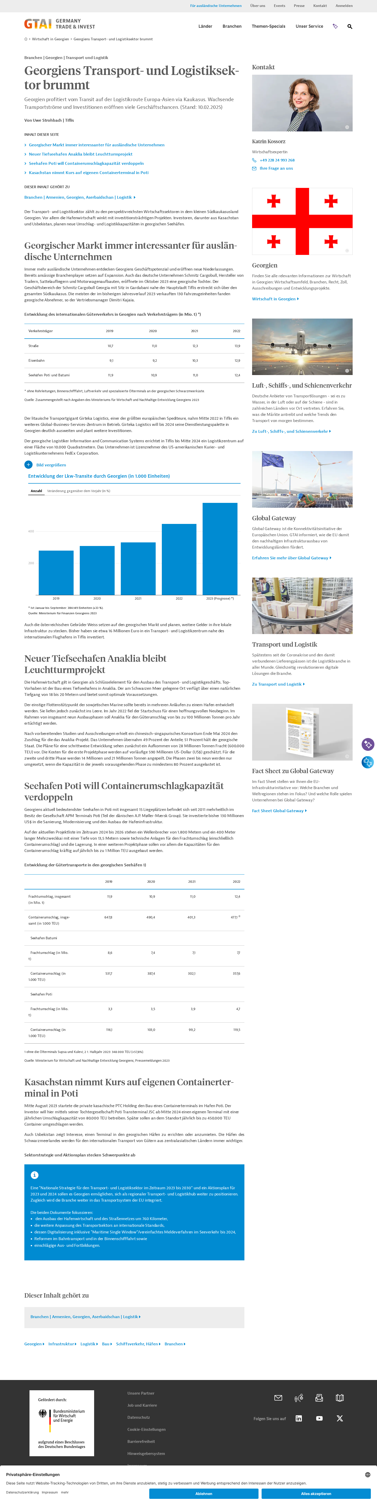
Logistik (88, 1344)
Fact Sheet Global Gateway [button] (278, 810)
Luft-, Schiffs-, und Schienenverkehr (302, 385)
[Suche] (350, 28)
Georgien (33, 1344)
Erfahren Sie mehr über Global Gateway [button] (290, 558)
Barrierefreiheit (141, 1441)
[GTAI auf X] (340, 1418)
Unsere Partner (140, 1393)
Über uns (257, 6)
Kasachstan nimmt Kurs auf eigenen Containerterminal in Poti (88, 172)
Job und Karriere (142, 1405)
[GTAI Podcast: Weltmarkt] (298, 1398)
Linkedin (298, 1418)
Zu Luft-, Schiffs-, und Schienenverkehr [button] (290, 431)
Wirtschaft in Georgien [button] (274, 299)
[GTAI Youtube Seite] (319, 1418)
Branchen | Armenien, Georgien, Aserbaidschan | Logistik (78, 197)
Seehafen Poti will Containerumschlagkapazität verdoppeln (86, 163)
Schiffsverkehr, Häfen (137, 1344)
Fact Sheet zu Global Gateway (293, 770)
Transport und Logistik (284, 644)
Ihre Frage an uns (276, 168)
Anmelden (344, 6)
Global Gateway (274, 518)
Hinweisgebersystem (146, 1453)
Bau (106, 1344)
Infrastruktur (61, 1344)
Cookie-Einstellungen (146, 1429)
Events (279, 6)
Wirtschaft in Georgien (50, 39)
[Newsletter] (319, 1398)
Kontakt (320, 6)
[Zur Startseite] (59, 27)
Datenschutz (138, 1417)
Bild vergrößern (51, 465)
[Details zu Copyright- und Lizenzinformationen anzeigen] (347, 127)
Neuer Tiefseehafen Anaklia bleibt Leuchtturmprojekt (81, 154)
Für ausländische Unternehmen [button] (216, 6)
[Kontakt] (278, 1398)
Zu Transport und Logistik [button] (277, 684)
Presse (299, 6)
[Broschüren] (340, 1398)
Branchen (174, 1344)
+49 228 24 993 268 (277, 160)
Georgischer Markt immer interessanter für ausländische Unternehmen (97, 145)
